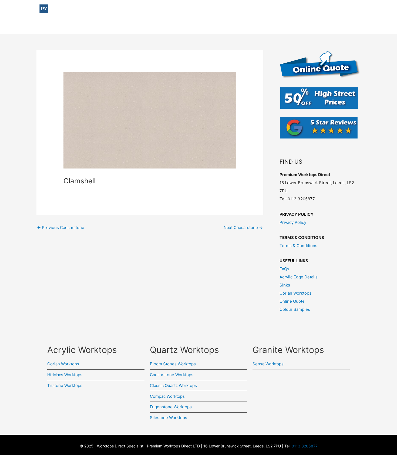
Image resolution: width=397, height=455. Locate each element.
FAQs (284, 268)
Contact (277, 25)
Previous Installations (145, 25)
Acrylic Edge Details (299, 276)
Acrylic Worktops (195, 25)
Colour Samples (308, 25)
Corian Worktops (295, 293)
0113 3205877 (305, 446)
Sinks (285, 285)
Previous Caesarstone (60, 227)
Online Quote (343, 25)
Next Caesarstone (243, 227)
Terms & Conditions (298, 245)
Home (74, 25)
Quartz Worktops (240, 25)
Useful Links (100, 25)
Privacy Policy (293, 222)
